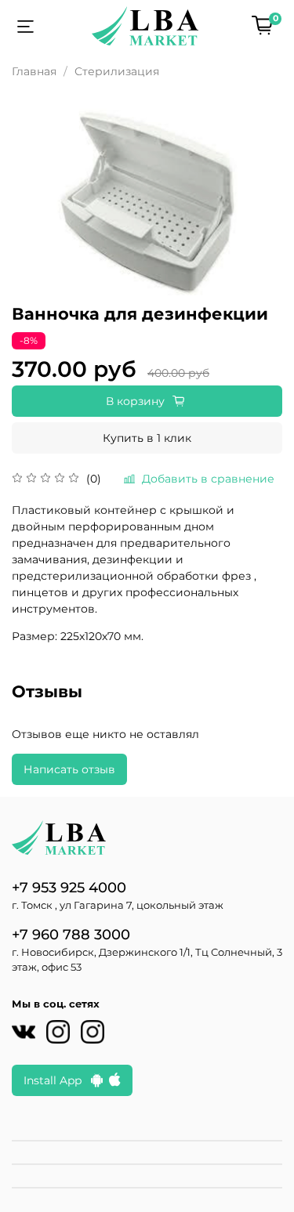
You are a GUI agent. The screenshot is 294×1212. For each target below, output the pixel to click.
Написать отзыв (69, 769)
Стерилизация (116, 71)
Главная (34, 71)
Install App (57, 1080)
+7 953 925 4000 (69, 887)
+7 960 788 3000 (71, 934)
